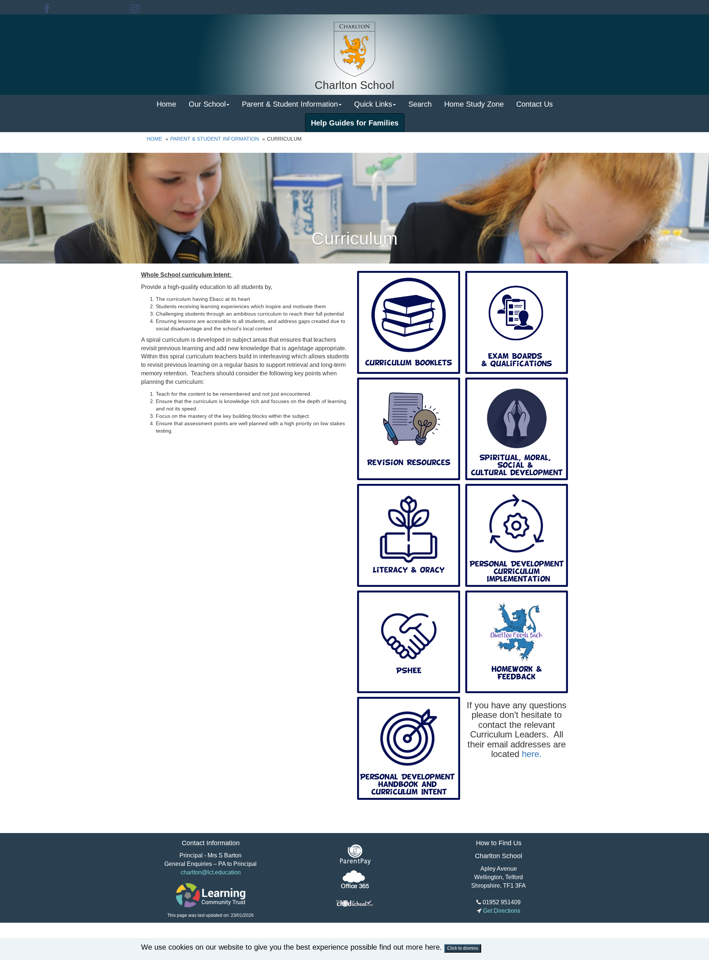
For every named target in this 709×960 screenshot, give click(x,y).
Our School (207, 104)
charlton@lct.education (211, 872)
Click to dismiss (462, 948)
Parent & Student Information (290, 104)
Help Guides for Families (354, 123)
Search (420, 104)
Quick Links (373, 104)
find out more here (409, 947)
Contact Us (534, 104)
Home (166, 104)
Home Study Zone (474, 104)
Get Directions (501, 911)
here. (532, 754)
